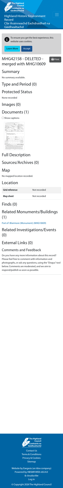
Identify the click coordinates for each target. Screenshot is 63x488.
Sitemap (31, 462)
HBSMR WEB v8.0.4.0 (37, 472)
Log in (31, 479)
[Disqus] (31, 315)
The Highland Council (41, 484)
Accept (26, 49)
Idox (38, 468)
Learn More (12, 49)
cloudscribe (32, 476)
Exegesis (27, 468)
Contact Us (31, 451)
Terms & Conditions (31, 454)
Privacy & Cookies (31, 458)
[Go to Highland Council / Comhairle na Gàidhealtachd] (14, 6)
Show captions (11, 118)
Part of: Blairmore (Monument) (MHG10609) (24, 223)
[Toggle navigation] (57, 15)
